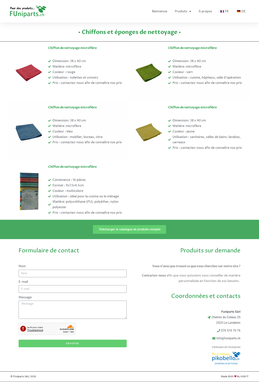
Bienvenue (159, 11)
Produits (181, 11)
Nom (22, 266)
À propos (205, 11)
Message (25, 297)
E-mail (23, 282)
